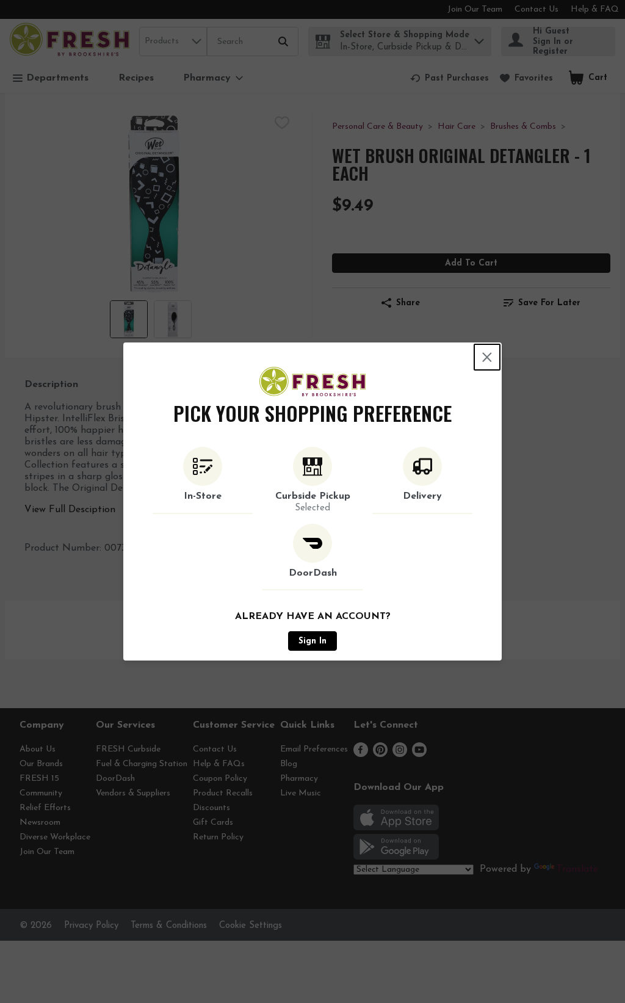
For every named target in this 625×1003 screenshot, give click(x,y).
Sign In (312, 641)
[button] (203, 480)
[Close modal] (487, 357)
